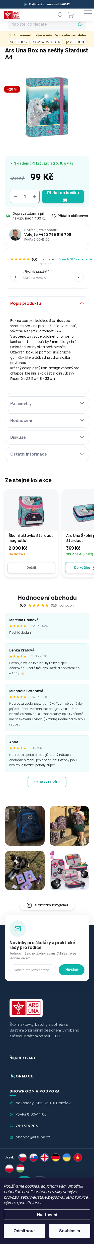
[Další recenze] (79, 277)
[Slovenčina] (33, 1157)
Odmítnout (24, 1230)
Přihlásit (71, 969)
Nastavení (47, 1214)
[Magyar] (20, 1168)
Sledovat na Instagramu (51, 905)
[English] (44, 1157)
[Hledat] (60, 15)
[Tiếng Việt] (77, 1157)
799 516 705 (27, 1125)
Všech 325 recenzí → (75, 259)
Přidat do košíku (63, 192)
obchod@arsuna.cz (33, 1137)
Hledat (80, 24)
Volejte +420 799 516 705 (47, 234)
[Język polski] (9, 1168)
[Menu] (87, 15)
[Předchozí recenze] (15, 277)
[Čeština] (22, 1157)
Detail (31, 567)
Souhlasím (69, 1230)
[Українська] (66, 1157)
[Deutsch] (55, 1157)
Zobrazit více (47, 782)
